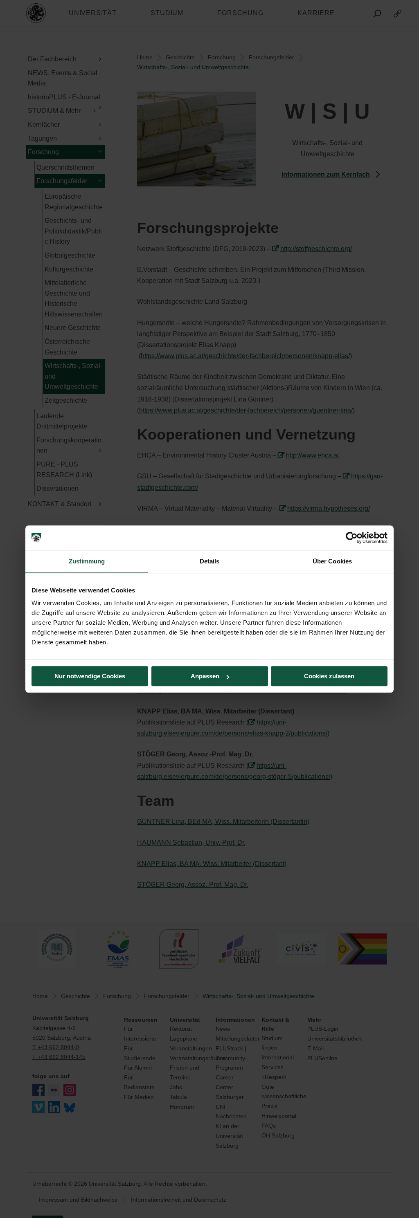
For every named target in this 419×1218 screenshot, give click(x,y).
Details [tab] (210, 561)
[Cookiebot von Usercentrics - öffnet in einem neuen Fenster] (351, 538)
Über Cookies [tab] (332, 561)
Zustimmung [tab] (87, 561)
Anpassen (205, 676)
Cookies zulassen (329, 676)
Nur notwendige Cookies (89, 676)
